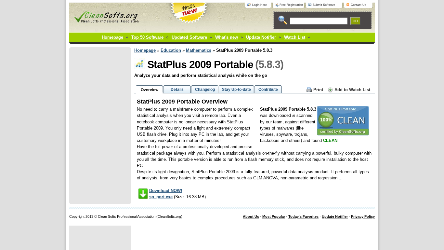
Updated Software (189, 37)
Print (318, 89)
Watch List (294, 37)
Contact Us (358, 5)
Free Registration (291, 5)
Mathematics (198, 50)
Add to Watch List (352, 89)
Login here (259, 5)
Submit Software (324, 5)
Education (171, 50)
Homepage (112, 37)
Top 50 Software (147, 37)
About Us (251, 216)
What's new (226, 37)
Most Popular (273, 216)
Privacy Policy (363, 216)
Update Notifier (335, 216)
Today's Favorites (303, 216)
